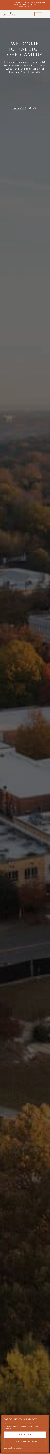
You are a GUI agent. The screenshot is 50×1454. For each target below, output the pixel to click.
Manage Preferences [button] (25, 1442)
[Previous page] (3, 5)
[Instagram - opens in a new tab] (34, 109)
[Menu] (46, 14)
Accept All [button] (25, 1434)
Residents (19, 108)
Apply (38, 14)
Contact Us (25, 7)
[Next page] (47, 5)
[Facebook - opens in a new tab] (30, 109)
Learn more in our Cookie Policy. (13, 1448)
